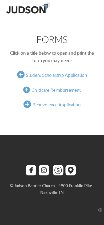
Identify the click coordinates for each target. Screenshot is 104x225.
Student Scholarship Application (56, 75)
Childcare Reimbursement (52, 90)
